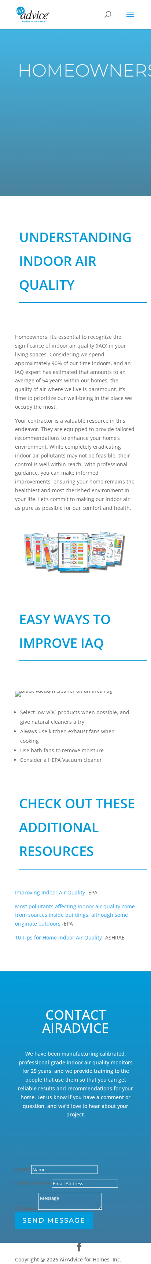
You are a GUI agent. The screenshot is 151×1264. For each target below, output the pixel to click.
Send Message (53, 1220)
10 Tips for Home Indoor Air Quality (58, 937)
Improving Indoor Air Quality (50, 892)
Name (22, 1169)
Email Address (32, 1183)
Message (26, 1207)
